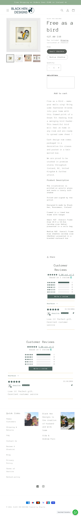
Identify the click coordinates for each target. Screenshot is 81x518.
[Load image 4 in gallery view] (37, 58)
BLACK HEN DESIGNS (20, 507)
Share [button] (52, 257)
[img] (53, 309)
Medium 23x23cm (57, 57)
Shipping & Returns (11, 428)
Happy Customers (11, 420)
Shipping (64, 40)
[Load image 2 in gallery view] (19, 58)
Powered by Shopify (37, 507)
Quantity (50, 63)
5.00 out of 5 (66, 275)
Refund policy (13, 477)
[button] (7, 10)
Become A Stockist (10, 447)
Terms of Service (10, 470)
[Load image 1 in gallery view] (10, 58)
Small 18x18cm (57, 51)
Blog (8, 455)
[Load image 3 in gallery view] (28, 58)
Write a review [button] (61, 296)
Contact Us (11, 441)
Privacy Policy (10, 461)
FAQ (8, 435)
